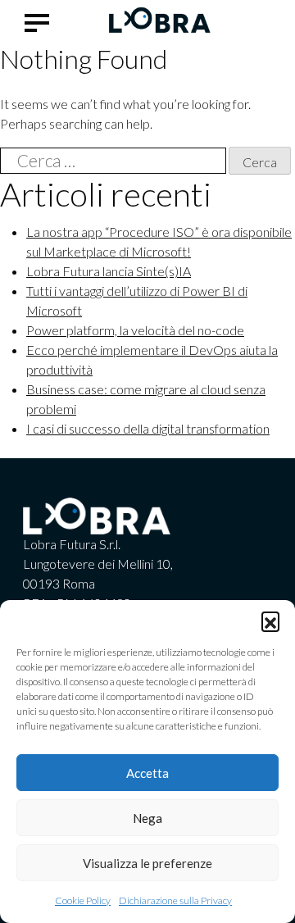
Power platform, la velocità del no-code (135, 330)
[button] (270, 620)
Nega (147, 818)
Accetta (147, 773)
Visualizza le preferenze (147, 863)
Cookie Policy (83, 900)
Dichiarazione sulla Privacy (175, 900)
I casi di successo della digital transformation (148, 428)
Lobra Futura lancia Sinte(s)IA (108, 271)
